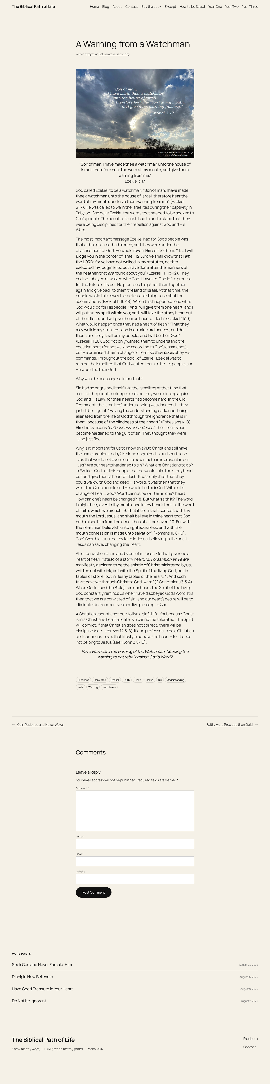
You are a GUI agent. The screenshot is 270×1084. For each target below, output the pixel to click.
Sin (160, 680)
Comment (82, 788)
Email (80, 854)
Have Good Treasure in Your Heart (42, 989)
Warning (93, 687)
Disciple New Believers (32, 977)
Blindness (83, 680)
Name (80, 836)
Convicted (100, 680)
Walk (80, 687)
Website (80, 871)
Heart (138, 680)
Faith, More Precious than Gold (230, 724)
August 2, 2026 (249, 1001)
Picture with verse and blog (114, 54)
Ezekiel (115, 680)
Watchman (109, 687)
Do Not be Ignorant (29, 1001)
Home (94, 6)
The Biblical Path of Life (33, 6)
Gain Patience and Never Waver (40, 724)
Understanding (175, 680)
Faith (127, 680)
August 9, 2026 (249, 989)
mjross (92, 54)
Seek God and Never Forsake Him (42, 964)
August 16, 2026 (249, 977)
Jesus (150, 680)
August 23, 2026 (248, 964)
